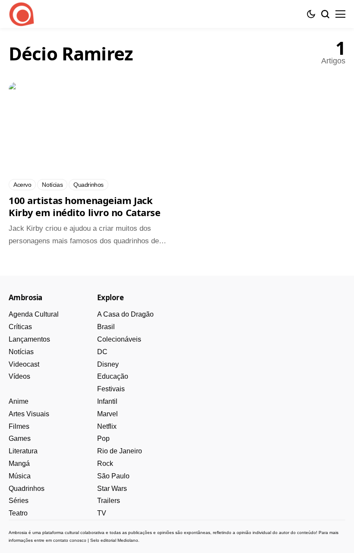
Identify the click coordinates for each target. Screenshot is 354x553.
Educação (112, 376)
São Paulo (113, 476)
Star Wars (112, 488)
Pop (103, 438)
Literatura (23, 451)
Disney (108, 364)
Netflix (107, 426)
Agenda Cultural (34, 314)
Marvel (107, 414)
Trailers (108, 500)
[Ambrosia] (22, 14)
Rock (105, 463)
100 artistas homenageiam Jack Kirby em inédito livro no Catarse (84, 206)
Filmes (19, 426)
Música (20, 476)
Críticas (20, 326)
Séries (18, 500)
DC (102, 351)
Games (20, 438)
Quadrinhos (26, 488)
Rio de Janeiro (119, 451)
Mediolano (127, 540)
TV (101, 513)
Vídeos (19, 376)
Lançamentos (29, 339)
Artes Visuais (29, 414)
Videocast (24, 364)
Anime (18, 401)
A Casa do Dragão (125, 314)
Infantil (107, 401)
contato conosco (69, 540)
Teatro (18, 513)
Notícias (21, 351)
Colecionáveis (119, 339)
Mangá (19, 463)
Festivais (111, 389)
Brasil (106, 326)
